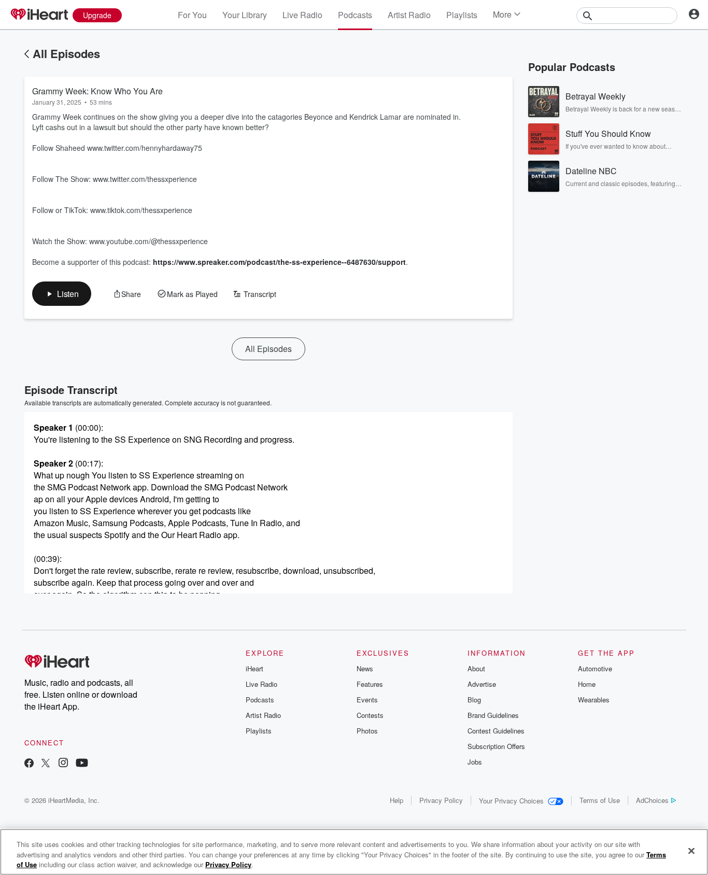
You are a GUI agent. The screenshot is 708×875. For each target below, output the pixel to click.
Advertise (482, 684)
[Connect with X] (45, 764)
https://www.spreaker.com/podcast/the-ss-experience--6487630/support (279, 262)
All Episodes (66, 53)
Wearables (594, 699)
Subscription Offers (496, 746)
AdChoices (652, 800)
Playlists (461, 15)
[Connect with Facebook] (29, 764)
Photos (367, 731)
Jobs (475, 762)
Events (367, 699)
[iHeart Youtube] (82, 764)
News (365, 668)
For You (192, 15)
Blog (474, 699)
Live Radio (302, 15)
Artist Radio (409, 15)
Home (587, 684)
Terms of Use (599, 800)
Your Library (244, 15)
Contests (370, 715)
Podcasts (355, 15)
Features (370, 684)
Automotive (595, 668)
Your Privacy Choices (511, 801)
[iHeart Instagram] (63, 764)
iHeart (254, 668)
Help (396, 800)
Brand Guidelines (493, 715)
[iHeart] (39, 15)
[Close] (691, 850)
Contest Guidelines (496, 731)
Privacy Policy (441, 800)
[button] (61, 293)
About (476, 668)
